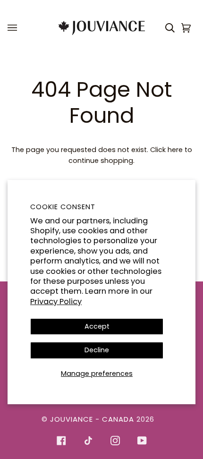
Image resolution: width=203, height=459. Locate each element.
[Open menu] (14, 27)
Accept (97, 326)
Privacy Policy (56, 301)
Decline (97, 350)
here (175, 149)
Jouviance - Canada (92, 419)
